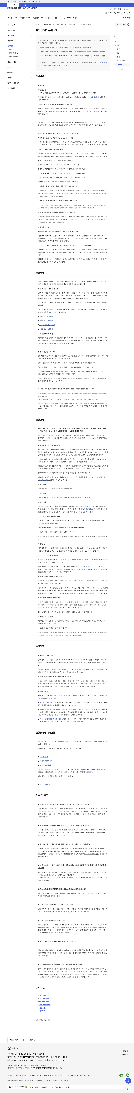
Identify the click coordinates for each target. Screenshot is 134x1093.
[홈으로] (15, 12)
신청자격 (117, 49)
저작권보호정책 (48, 1076)
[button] (127, 13)
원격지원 (116, 9)
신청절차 (117, 53)
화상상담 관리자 (73, 1076)
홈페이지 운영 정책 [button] (13, 83)
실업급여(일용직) (44, 998)
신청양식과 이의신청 (120, 61)
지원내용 (117, 45)
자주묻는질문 (118, 65)
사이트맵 (83, 1076)
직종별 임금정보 (13, 56)
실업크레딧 (42, 1008)
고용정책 (11, 49)
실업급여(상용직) (44, 995)
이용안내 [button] (10, 41)
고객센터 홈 (11, 30)
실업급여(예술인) (44, 1002)
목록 (122, 70)
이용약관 (10, 1076)
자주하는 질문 (11, 62)
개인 (13, 5)
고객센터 (110, 9)
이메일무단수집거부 (35, 1076)
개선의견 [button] (10, 67)
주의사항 (117, 57)
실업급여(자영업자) (45, 1005)
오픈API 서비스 (60, 1076)
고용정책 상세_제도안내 (85, 24)
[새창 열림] (127, 1075)
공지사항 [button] (10, 72)
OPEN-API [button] (11, 88)
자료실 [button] (9, 78)
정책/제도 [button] (10, 46)
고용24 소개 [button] (11, 35)
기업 (25, 5)
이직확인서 (42, 1011)
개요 (116, 41)
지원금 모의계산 (13, 53)
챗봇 (89, 1076)
